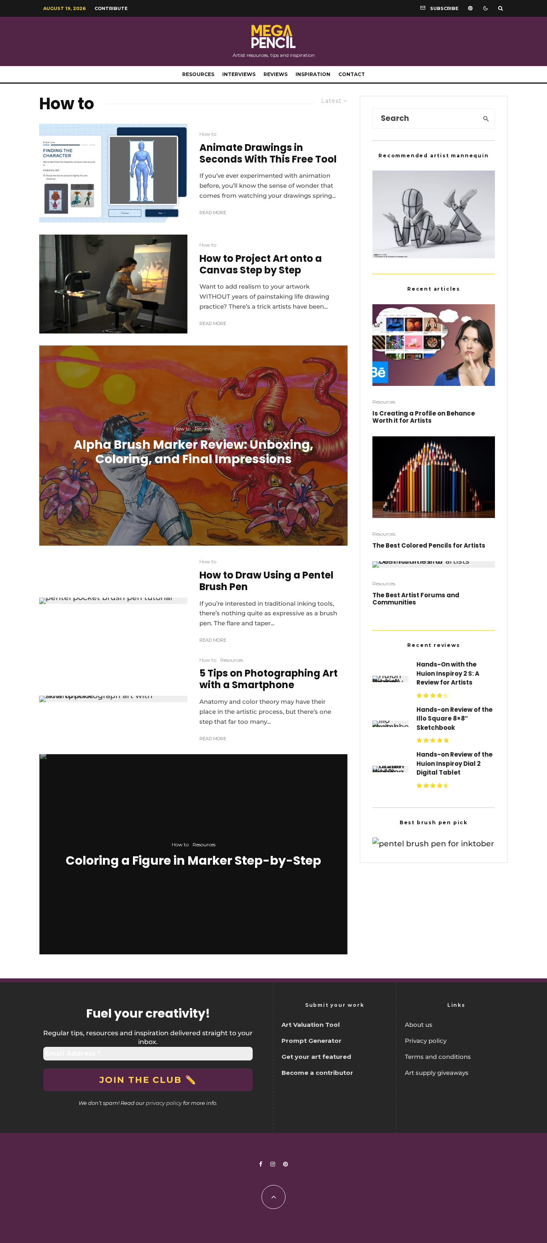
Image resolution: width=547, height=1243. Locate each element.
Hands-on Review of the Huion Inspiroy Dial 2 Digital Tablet (454, 763)
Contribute (111, 8)
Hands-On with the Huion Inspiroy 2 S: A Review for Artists (447, 673)
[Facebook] (260, 1164)
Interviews (238, 74)
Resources (198, 74)
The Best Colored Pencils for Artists (428, 545)
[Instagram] (272, 1164)
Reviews (275, 74)
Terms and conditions (438, 1056)
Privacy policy (425, 1040)
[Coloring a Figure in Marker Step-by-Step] (193, 854)
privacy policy (164, 1103)
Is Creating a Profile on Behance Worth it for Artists (423, 417)
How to (207, 134)
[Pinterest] (470, 8)
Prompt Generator (312, 1040)
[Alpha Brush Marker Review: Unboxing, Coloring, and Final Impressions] (193, 445)
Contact (351, 74)
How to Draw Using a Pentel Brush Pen (266, 581)
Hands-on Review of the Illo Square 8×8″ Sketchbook (454, 718)
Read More (212, 212)
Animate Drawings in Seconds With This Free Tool (268, 153)
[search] (486, 118)
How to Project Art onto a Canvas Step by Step (260, 264)
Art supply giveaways (437, 1072)
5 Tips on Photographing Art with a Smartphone (268, 679)
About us (418, 1024)
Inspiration (313, 74)
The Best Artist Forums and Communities (415, 599)
